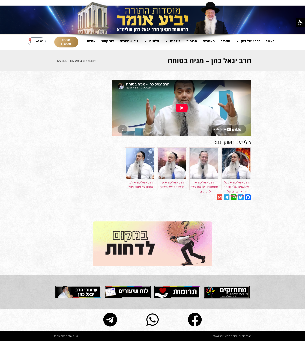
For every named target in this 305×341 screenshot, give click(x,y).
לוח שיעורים (129, 41)
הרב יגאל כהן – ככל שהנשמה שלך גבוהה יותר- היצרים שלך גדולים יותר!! (236, 189)
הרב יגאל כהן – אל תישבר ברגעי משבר (172, 185)
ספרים (225, 41)
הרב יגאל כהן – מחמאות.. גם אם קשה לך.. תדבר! (204, 187)
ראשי (270, 41)
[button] (300, 22)
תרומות (191, 41)
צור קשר (107, 41)
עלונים (154, 41)
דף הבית (92, 61)
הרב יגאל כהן (250, 41)
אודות (91, 41)
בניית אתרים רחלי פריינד (66, 336)
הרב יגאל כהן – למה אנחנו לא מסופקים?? (140, 185)
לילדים (175, 41)
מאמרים (209, 41)
